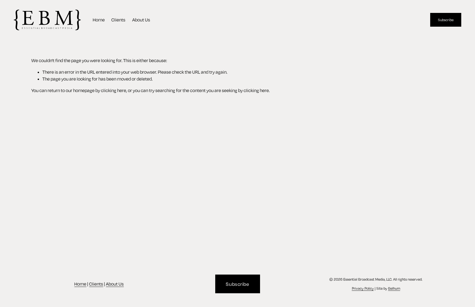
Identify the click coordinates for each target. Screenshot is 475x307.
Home (99, 20)
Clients (118, 20)
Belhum (394, 288)
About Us (141, 20)
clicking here (113, 90)
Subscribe (446, 20)
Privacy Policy (363, 288)
